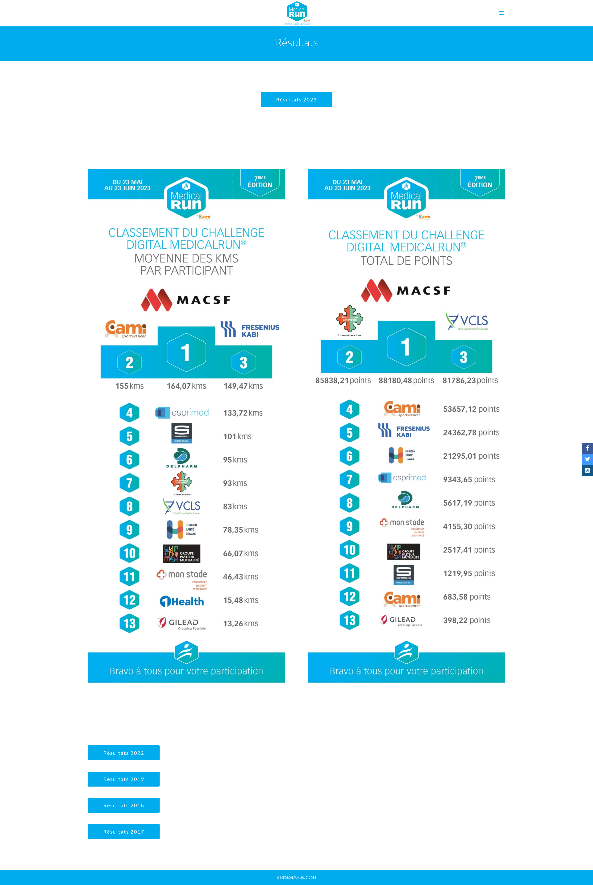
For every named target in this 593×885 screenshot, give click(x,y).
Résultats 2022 (123, 753)
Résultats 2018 (123, 805)
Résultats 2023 (296, 99)
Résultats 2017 (123, 831)
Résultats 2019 (123, 779)
